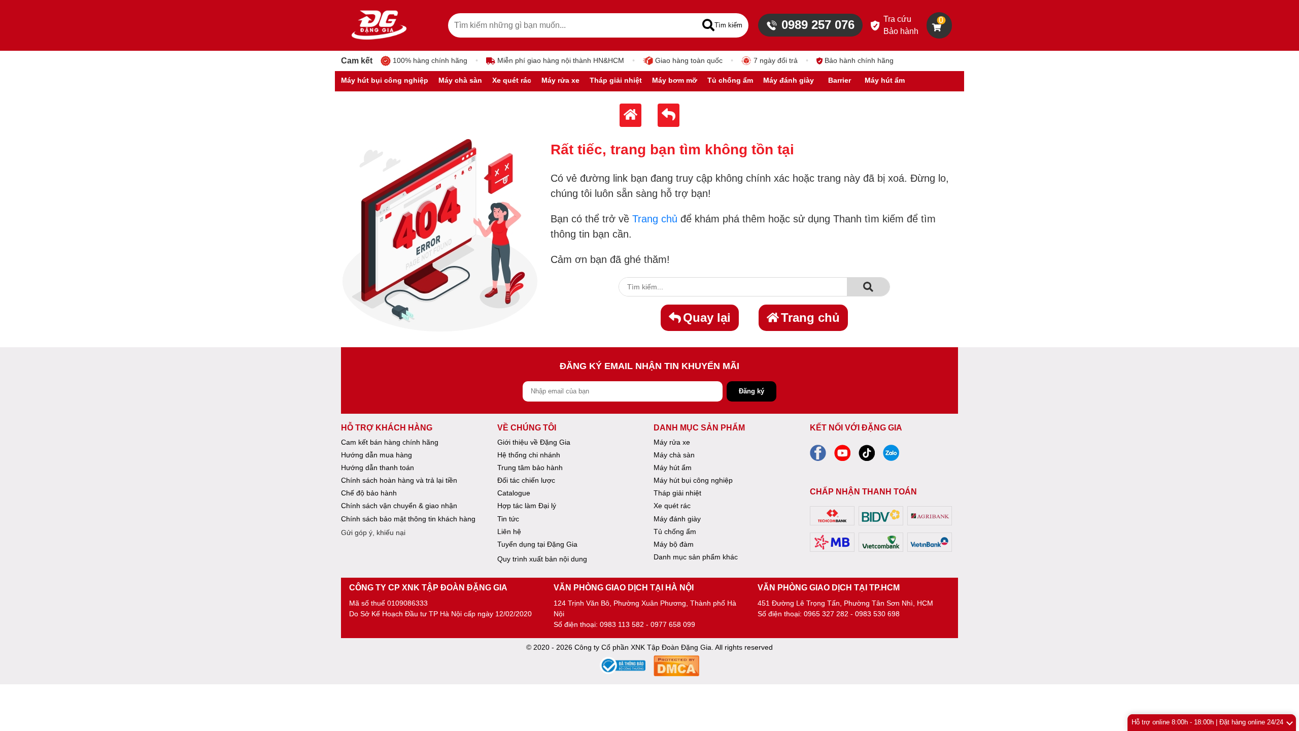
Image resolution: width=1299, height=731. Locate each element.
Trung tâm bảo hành (530, 467)
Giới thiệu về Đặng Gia (533, 442)
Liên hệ (509, 531)
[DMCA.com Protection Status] (676, 667)
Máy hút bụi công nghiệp (693, 480)
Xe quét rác (672, 506)
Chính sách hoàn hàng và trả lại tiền (399, 480)
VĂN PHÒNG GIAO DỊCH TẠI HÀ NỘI (624, 587)
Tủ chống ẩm (675, 531)
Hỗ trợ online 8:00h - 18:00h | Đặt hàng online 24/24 (1207, 722)
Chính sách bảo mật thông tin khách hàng (408, 519)
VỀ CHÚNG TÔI (526, 427)
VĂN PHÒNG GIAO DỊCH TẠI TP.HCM (829, 587)
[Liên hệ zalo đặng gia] (891, 456)
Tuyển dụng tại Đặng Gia (537, 544)
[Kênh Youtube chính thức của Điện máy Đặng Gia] (842, 456)
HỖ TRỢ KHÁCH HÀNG (386, 427)
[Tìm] (868, 287)
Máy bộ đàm (674, 544)
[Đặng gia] (379, 25)
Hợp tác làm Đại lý (526, 506)
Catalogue (513, 493)
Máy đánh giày (677, 519)
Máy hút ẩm (673, 467)
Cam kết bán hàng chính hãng (389, 442)
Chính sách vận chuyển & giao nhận (399, 506)
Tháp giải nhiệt (677, 493)
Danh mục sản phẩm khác (696, 557)
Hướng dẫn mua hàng (376, 455)
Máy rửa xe (672, 442)
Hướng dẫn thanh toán (377, 467)
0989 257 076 (817, 24)
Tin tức (508, 519)
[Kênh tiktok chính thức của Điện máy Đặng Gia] (867, 456)
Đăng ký (751, 391)
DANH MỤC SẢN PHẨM (699, 427)
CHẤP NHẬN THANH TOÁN (863, 491)
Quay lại (707, 317)
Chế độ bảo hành (369, 493)
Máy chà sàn (674, 455)
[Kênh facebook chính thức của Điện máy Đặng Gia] (818, 456)
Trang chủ (654, 218)
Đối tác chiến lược (526, 480)
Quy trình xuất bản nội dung (542, 559)
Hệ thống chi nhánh (528, 455)
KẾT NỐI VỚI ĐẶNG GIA (856, 427)
